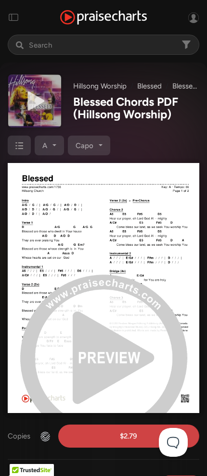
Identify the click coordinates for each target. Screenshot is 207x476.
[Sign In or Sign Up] (193, 17)
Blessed (149, 86)
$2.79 (128, 436)
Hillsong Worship (100, 86)
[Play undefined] (34, 101)
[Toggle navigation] (13, 17)
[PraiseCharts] (103, 17)
